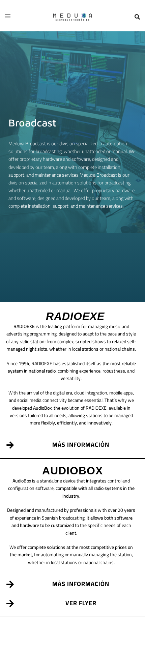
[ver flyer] (10, 603)
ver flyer (80, 603)
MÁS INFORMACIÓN (80, 583)
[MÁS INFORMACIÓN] (10, 584)
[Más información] (10, 445)
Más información (80, 444)
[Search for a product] (137, 17)
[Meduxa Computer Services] (72, 16)
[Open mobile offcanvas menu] (7, 16)
